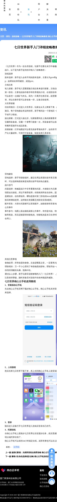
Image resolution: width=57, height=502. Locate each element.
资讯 (29, 12)
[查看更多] (51, 481)
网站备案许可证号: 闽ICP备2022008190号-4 (15, 498)
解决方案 (47, 12)
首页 (10, 12)
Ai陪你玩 (18, 12)
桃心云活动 (44, 486)
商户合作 (39, 12)
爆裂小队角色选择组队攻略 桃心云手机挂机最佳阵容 (33, 456)
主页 (2, 36)
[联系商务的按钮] (51, 458)
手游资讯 (43, 475)
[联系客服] (51, 473)
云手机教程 (44, 482)
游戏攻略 (15, 36)
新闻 (42, 470)
